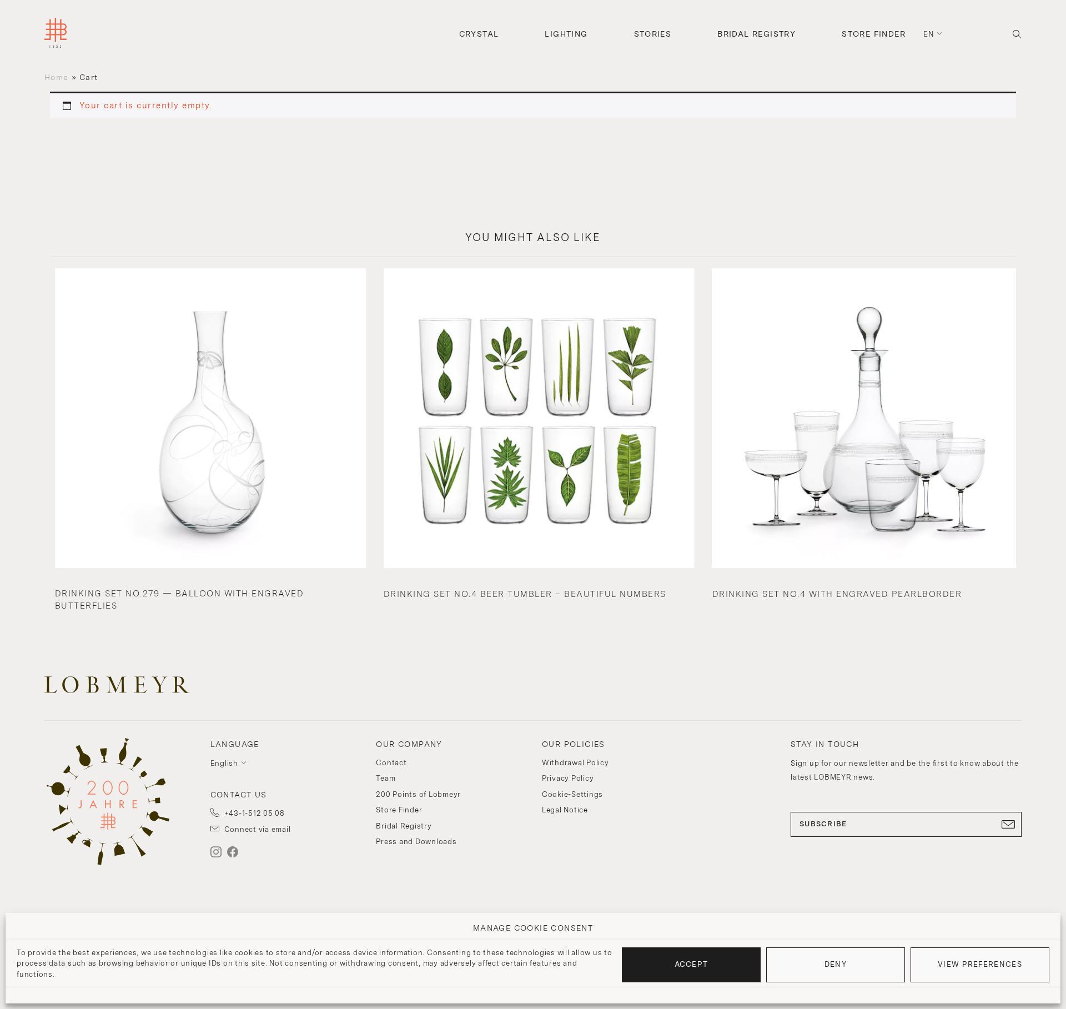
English (224, 763)
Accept (691, 964)
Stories (653, 33)
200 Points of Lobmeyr (418, 794)
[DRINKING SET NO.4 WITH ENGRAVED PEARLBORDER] (867, 419)
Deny (835, 964)
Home (56, 77)
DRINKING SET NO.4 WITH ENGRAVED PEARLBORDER (837, 594)
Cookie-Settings (572, 794)
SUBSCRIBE (823, 824)
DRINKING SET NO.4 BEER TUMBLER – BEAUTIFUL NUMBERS (525, 594)
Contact (391, 763)
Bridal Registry (756, 33)
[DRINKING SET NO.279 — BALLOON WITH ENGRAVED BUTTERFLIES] (210, 419)
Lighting (566, 33)
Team (385, 778)
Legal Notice (565, 810)
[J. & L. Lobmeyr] (55, 34)
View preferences (980, 964)
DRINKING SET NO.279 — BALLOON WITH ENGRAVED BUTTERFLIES (179, 600)
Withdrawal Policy (575, 763)
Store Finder (874, 33)
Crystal (479, 33)
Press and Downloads (416, 841)
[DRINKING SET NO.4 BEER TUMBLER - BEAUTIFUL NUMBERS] (539, 419)
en (928, 34)
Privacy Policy (568, 778)
